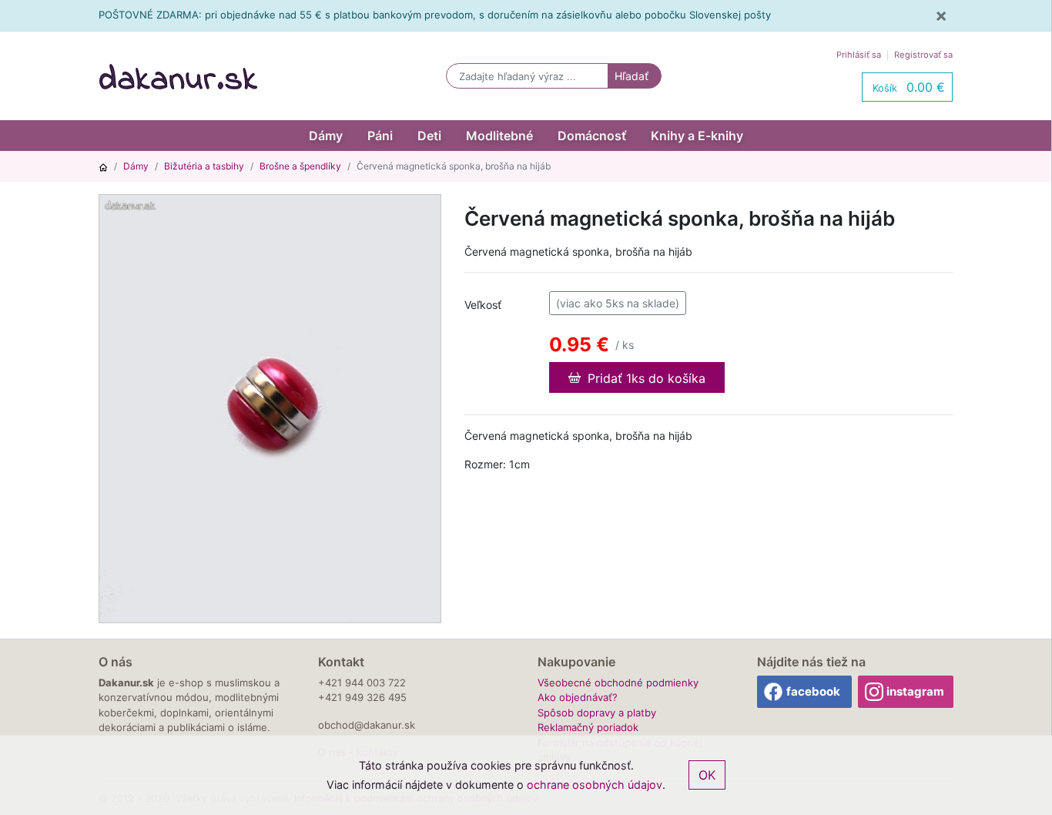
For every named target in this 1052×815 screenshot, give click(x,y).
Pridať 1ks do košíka (644, 378)
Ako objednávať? (578, 697)
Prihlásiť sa (858, 54)
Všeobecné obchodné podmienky (618, 682)
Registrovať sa (923, 54)
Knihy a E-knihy (697, 135)
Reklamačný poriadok (588, 727)
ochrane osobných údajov (594, 784)
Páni (380, 135)
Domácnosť (592, 135)
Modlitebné (499, 135)
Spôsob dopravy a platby (597, 712)
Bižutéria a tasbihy (204, 166)
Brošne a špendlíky (300, 166)
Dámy (326, 135)
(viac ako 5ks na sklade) (617, 303)
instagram (915, 691)
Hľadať (631, 75)
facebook (813, 691)
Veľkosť (482, 304)
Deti (429, 135)
